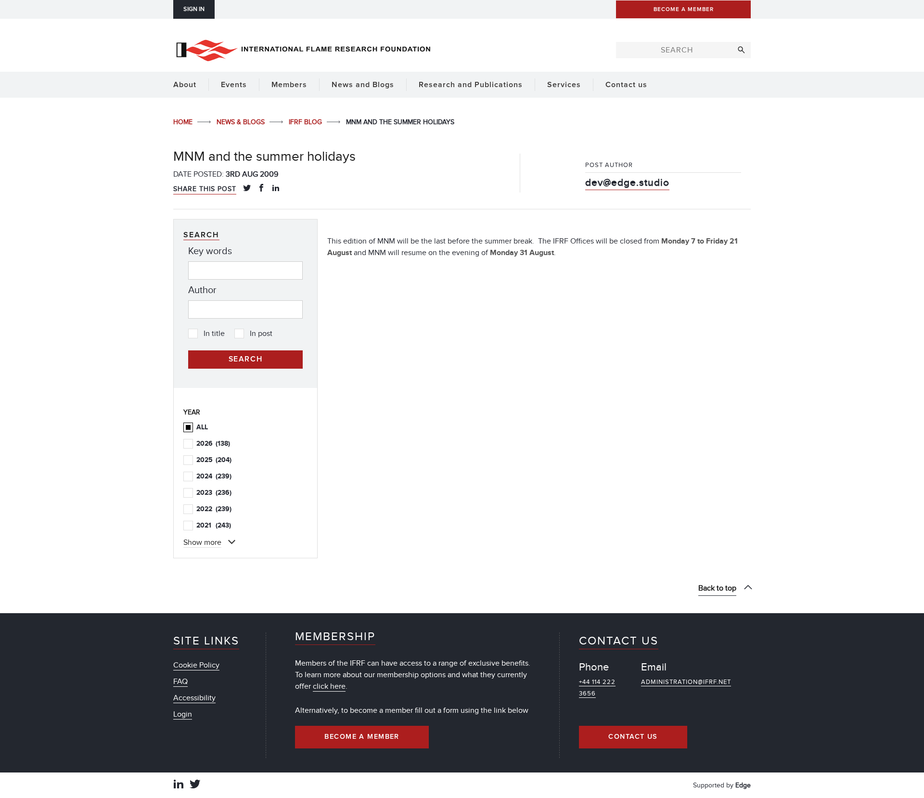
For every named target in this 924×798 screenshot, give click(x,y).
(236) (213, 493)
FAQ (180, 681)
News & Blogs (242, 122)
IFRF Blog (306, 122)
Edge (743, 785)
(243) (213, 525)
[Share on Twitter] (247, 188)
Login (182, 714)
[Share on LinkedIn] (276, 188)
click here (329, 686)
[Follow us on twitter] (195, 785)
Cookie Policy (196, 665)
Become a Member (361, 737)
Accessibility (194, 698)
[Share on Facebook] (261, 188)
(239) (213, 476)
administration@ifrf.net (686, 682)
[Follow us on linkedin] (178, 785)
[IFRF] (303, 48)
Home (183, 122)
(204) (213, 460)
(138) (213, 443)
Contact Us (632, 737)
